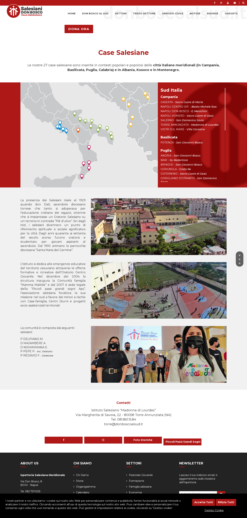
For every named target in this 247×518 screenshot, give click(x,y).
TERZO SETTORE (144, 13)
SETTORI (121, 13)
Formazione (136, 481)
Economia (135, 492)
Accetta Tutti (203, 502)
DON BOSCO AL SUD (95, 13)
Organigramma (85, 486)
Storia (79, 481)
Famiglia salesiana (140, 486)
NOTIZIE (195, 13)
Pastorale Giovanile (141, 475)
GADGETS (231, 13)
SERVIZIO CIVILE (172, 13)
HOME (72, 13)
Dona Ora (78, 29)
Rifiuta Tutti (226, 502)
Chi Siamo (82, 475)
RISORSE (212, 13)
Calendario (82, 492)
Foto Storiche (142, 439)
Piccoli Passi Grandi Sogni (183, 441)
